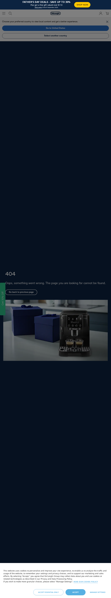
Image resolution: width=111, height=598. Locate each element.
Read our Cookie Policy (86, 581)
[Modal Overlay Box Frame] (55, 4)
